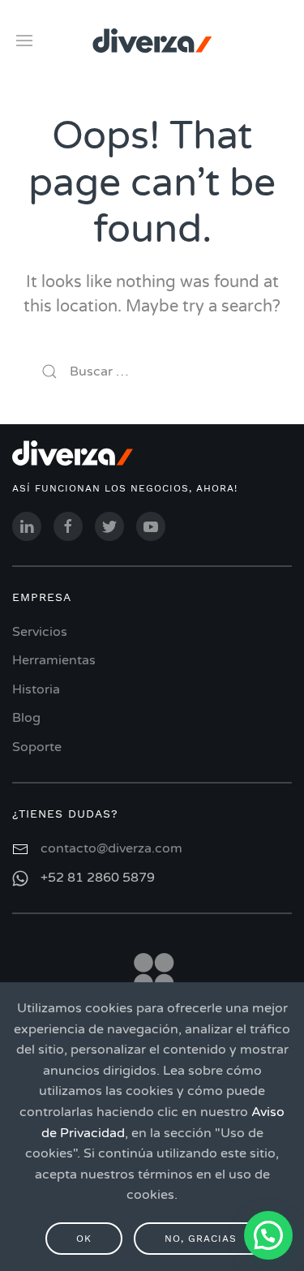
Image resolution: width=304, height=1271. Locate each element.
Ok (84, 1238)
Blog (26, 718)
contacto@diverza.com (111, 848)
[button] (268, 1235)
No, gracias (201, 1238)
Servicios (39, 632)
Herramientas (54, 660)
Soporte (37, 747)
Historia (36, 689)
